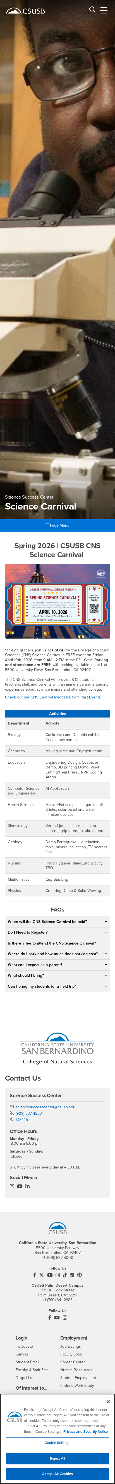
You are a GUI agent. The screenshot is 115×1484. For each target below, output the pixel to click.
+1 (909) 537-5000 (57, 1257)
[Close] (108, 1402)
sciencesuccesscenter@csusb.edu (45, 1107)
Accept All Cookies (57, 1474)
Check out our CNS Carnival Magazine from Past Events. (53, 697)
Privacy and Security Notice (85, 1431)
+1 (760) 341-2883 (58, 1300)
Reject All (57, 1458)
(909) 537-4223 (29, 1113)
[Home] (25, 11)
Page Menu (59, 525)
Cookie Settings (57, 1443)
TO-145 (22, 1119)
